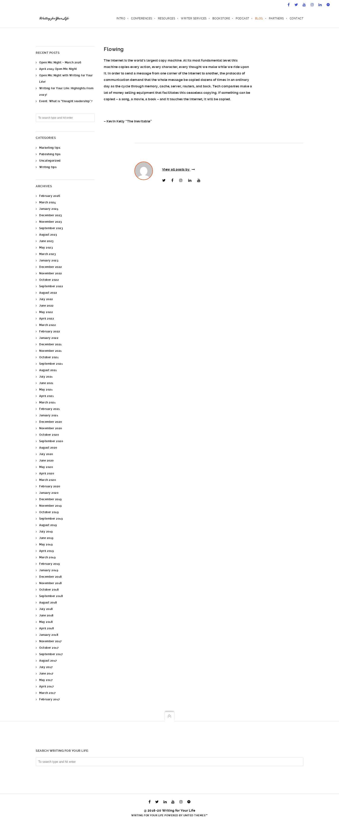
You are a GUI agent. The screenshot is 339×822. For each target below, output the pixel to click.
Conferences (141, 18)
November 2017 (50, 641)
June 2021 (46, 383)
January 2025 (48, 208)
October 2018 (49, 589)
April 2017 (46, 686)
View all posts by (176, 169)
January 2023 (48, 260)
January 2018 (48, 634)
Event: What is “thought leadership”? (65, 101)
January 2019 (48, 570)
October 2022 (49, 279)
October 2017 (49, 647)
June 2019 (46, 538)
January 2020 (48, 492)
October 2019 (49, 512)
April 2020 (46, 473)
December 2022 (50, 267)
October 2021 (49, 357)
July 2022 (46, 299)
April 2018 (46, 628)
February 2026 (49, 196)
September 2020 (51, 441)
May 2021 (46, 389)
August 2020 (48, 447)
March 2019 (47, 557)
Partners (276, 18)
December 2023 (50, 215)
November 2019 (50, 505)
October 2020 (49, 434)
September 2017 (51, 654)
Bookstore (221, 18)
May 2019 (46, 544)
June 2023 (46, 241)
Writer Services (194, 18)
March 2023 (47, 254)
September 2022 (51, 286)
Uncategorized (50, 160)
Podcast (242, 18)
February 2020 (49, 486)
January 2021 (48, 415)
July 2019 (46, 531)
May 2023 (46, 247)
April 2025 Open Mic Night (58, 69)
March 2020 (47, 480)
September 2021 (51, 363)
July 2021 (46, 376)
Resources (166, 18)
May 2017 (46, 680)
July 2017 (46, 667)
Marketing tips (49, 147)
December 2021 (50, 344)
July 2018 (46, 609)
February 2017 (49, 699)
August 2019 (48, 525)
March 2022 (47, 325)
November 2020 (50, 428)
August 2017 (48, 660)
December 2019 (50, 499)
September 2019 (51, 518)
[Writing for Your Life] (54, 18)
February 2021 (49, 409)
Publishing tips (50, 154)
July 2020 (46, 454)
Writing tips (47, 167)
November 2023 (50, 221)
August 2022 (48, 292)
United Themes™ (195, 815)
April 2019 (46, 551)
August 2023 (48, 234)
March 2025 (47, 202)
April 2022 (46, 318)
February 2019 (49, 563)
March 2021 (47, 402)
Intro (120, 18)
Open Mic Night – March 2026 (60, 62)
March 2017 (47, 693)
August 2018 (48, 602)
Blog (259, 18)
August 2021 (48, 370)
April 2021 (46, 396)
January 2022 (48, 338)
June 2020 (46, 460)
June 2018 (46, 615)
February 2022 (49, 331)
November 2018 (50, 583)
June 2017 (46, 673)
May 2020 (46, 467)
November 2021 (50, 350)
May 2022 (46, 312)
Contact (296, 18)
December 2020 (50, 421)
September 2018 (51, 596)
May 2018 (46, 622)
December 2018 (50, 576)
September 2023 (51, 228)
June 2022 (46, 305)
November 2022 (50, 273)
